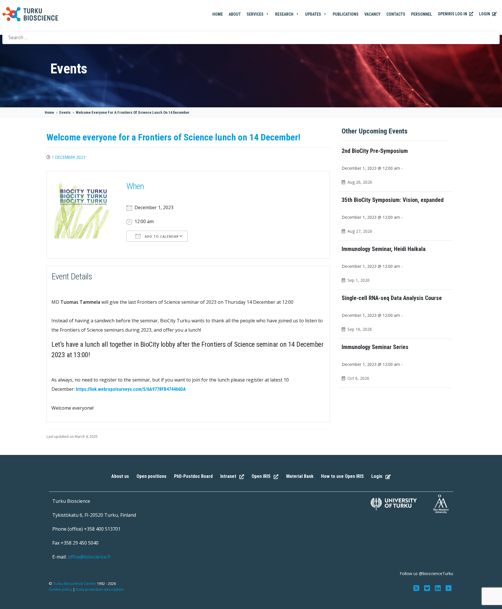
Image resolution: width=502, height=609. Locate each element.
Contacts (395, 14)
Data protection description (100, 589)
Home (217, 14)
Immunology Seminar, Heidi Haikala (384, 248)
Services (255, 14)
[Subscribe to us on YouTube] (448, 587)
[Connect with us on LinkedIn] (438, 587)
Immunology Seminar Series (375, 347)
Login (485, 14)
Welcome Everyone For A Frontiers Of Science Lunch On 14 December (132, 112)
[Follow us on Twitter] (417, 587)
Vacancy (372, 14)
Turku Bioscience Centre (75, 583)
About (235, 14)
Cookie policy (60, 589)
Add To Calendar (161, 236)
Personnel (421, 14)
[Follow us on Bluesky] (427, 587)
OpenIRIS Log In (453, 14)
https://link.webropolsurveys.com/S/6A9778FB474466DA (131, 389)
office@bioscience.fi (89, 557)
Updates (313, 14)
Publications (345, 14)
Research (284, 14)
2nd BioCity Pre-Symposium (375, 150)
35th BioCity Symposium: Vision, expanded (393, 199)
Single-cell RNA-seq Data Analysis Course (392, 297)
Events (65, 112)
